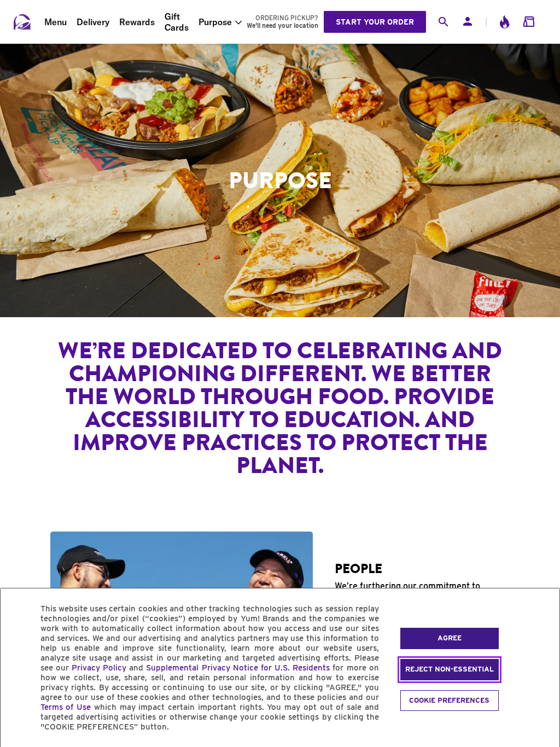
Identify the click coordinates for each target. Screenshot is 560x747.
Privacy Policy (99, 668)
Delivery (93, 21)
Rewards (137, 21)
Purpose (215, 21)
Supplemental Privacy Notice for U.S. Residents (238, 668)
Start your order (375, 21)
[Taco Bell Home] (22, 22)
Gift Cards (177, 22)
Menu (55, 21)
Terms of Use (65, 707)
